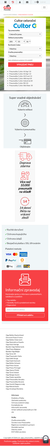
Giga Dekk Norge (12, 358)
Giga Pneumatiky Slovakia (15, 379)
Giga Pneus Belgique (13, 349)
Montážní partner (17, 427)
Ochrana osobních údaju (20, 403)
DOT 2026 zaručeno (18, 432)
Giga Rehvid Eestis (12, 386)
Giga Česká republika (13, 377)
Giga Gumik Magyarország (15, 384)
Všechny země (16, 429)
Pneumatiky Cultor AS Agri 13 (20, 74)
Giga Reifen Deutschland (15, 335)
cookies (14, 441)
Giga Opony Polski (12, 370)
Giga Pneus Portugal (13, 368)
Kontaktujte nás (17, 405)
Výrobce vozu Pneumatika (20, 422)
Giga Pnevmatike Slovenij (15, 382)
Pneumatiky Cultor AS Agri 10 (20, 71)
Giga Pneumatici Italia (14, 356)
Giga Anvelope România (14, 389)
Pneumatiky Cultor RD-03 (18, 83)
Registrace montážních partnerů (23, 425)
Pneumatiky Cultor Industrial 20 (21, 81)
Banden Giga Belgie (13, 351)
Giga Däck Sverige (12, 344)
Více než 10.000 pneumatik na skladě (25, 186)
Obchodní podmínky (18, 400)
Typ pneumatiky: (14, 30)
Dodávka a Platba (17, 398)
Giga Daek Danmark (13, 361)
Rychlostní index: (14, 45)
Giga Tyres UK (11, 354)
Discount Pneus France (14, 337)
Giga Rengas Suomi (12, 375)
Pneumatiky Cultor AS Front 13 (20, 76)
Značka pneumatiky (18, 420)
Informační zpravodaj (19, 407)
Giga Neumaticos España (15, 342)
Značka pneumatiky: (15, 52)
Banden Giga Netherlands (15, 347)
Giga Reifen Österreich (14, 340)
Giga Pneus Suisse (12, 365)
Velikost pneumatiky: (15, 38)
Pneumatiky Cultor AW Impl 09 (20, 78)
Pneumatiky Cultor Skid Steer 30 (21, 85)
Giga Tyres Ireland (12, 372)
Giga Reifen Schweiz (13, 363)
